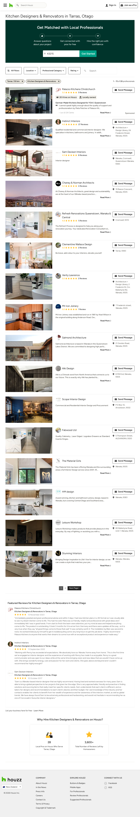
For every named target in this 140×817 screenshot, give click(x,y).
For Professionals (77, 791)
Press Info (40, 791)
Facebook (112, 783)
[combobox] (31, 5)
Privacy (46, 804)
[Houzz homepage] (11, 5)
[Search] (17, 5)
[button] (5, 5)
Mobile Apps (75, 787)
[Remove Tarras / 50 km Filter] (22, 81)
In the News (41, 787)
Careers (39, 795)
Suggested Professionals (80, 800)
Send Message (125, 90)
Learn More (38, 710)
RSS (110, 787)
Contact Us (41, 800)
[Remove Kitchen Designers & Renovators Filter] (59, 81)
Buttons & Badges (77, 783)
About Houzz (41, 783)
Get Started (88, 53)
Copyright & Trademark (46, 808)
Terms (38, 804)
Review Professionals (79, 795)
